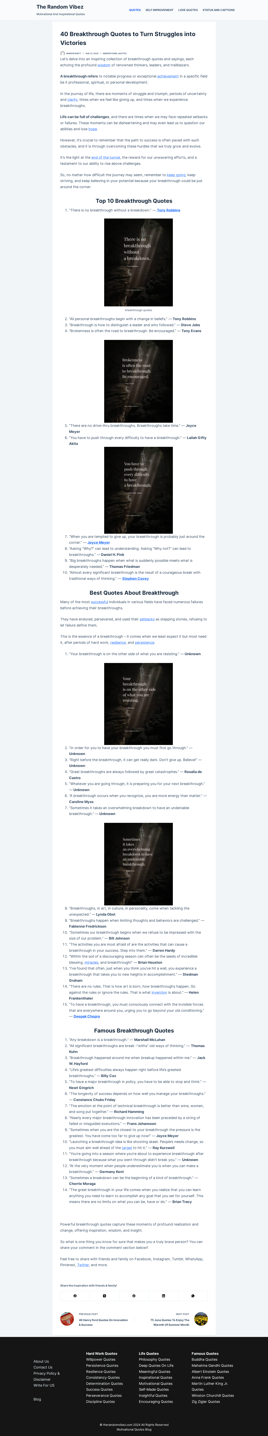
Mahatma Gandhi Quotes (212, 1365)
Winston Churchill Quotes (213, 1395)
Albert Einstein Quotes (210, 1372)
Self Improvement (159, 10)
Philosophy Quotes (154, 1359)
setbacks (147, 619)
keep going (176, 175)
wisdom (104, 65)
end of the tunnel (105, 157)
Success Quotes (99, 1389)
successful (99, 602)
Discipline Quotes (100, 1402)
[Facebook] (75, 1296)
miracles (91, 962)
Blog (37, 1399)
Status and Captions (219, 10)
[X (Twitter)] (104, 1296)
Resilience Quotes (101, 1372)
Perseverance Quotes (104, 1395)
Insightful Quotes (153, 1395)
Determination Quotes (104, 1383)
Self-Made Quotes (154, 1389)
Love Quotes (188, 10)
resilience (118, 642)
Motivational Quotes (155, 1383)
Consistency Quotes (103, 1377)
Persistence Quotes (102, 1365)
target (127, 1148)
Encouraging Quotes (156, 1402)
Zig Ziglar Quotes (206, 1402)
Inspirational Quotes (114, 53)
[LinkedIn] (163, 1296)
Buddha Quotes (204, 1359)
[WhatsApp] (193, 1296)
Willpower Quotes (100, 1359)
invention (159, 992)
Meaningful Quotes (154, 1372)
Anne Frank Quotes (208, 1377)
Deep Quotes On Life (156, 1365)
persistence (144, 642)
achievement (168, 76)
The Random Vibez (60, 7)
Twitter (83, 1265)
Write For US (44, 1385)
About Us (41, 1361)
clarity (72, 99)
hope (92, 129)
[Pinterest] (134, 1296)
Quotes (135, 10)
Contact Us (43, 1367)
